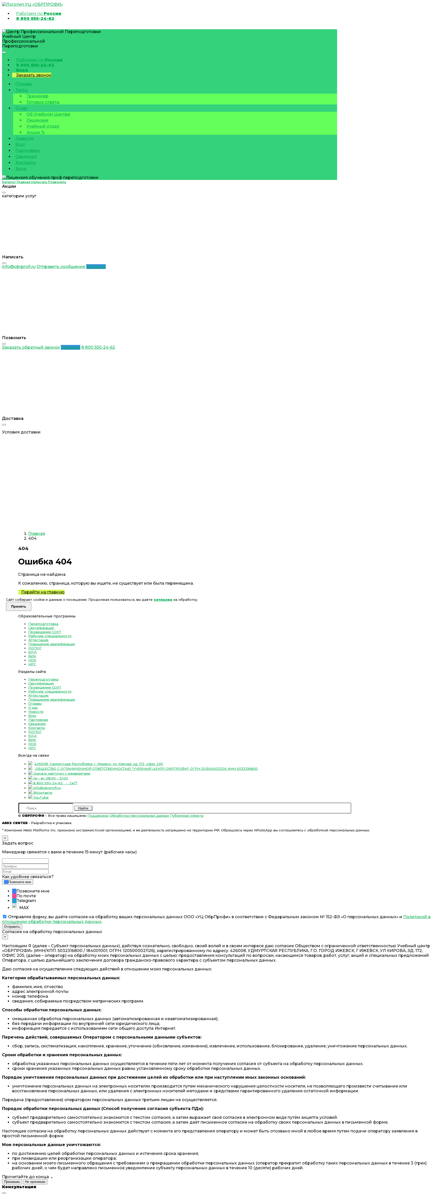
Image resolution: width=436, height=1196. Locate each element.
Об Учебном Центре (48, 114)
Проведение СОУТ (44, 632)
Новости (24, 138)
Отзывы (23, 83)
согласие (163, 599)
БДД (32, 652)
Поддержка (97, 815)
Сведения (26, 156)
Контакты (25, 162)
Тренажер (37, 96)
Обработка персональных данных (139, 815)
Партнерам (27, 150)
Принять (18, 606)
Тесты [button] (21, 90)
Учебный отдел (42, 126)
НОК (32, 660)
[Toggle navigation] (4, 52)
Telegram (96, 266)
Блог (20, 144)
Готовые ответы (43, 102)
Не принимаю (35, 1182)
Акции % (35, 132)
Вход (22, 70)
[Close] (4, 192)
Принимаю (12, 1182)
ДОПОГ (35, 648)
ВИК (32, 656)
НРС (32, 664)
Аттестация (38, 640)
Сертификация (41, 628)
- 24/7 (55, 783)
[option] (223, 891)
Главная (36, 533)
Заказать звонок (33, 75)
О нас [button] (21, 108)
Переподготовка (43, 624)
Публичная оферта (186, 815)
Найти (83, 808)
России (38, 13)
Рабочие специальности (49, 636)
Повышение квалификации (51, 644)
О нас (33, 707)
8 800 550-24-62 (35, 18)
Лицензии (37, 120)
